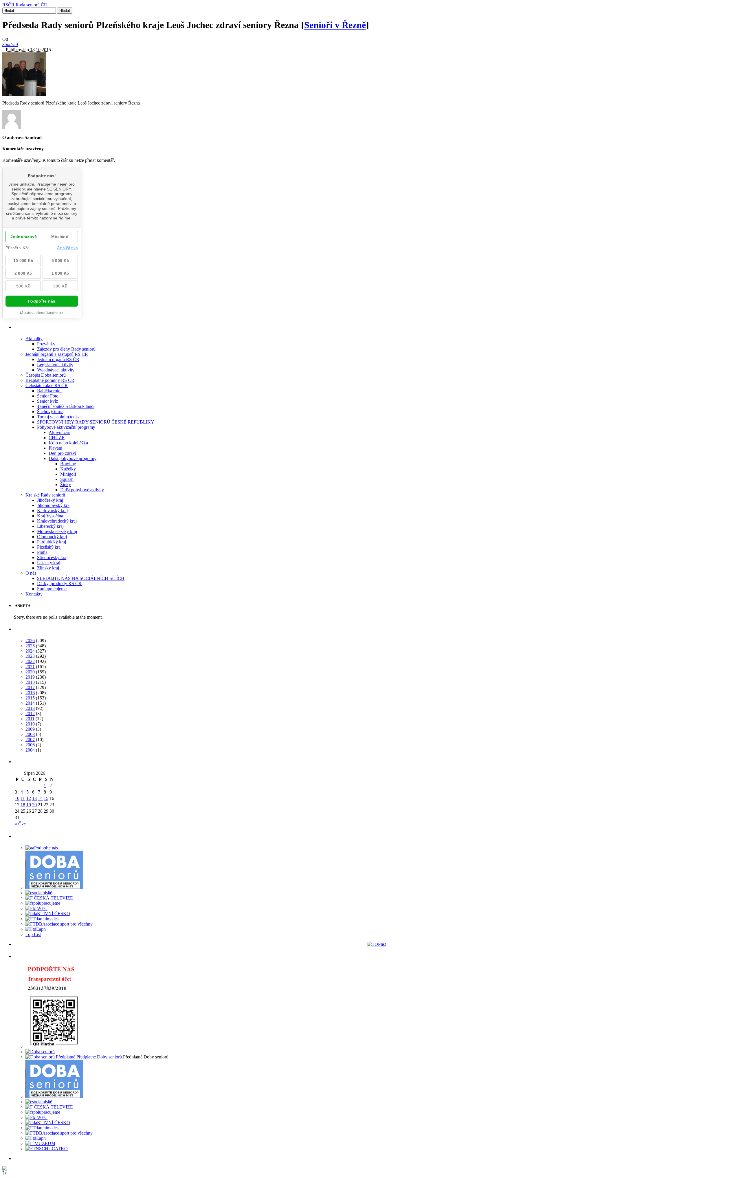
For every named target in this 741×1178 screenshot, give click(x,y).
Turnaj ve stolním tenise (58, 416)
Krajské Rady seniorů (45, 494)
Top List (33, 934)
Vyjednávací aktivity (55, 369)
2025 (30, 645)
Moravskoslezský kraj (57, 531)
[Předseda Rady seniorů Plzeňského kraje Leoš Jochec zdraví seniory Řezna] (24, 94)
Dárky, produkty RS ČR (59, 583)
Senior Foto (47, 395)
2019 (30, 677)
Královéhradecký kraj (57, 521)
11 (23, 798)
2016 (30, 692)
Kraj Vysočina (50, 515)
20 (34, 804)
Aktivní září (59, 432)
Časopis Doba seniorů (45, 375)
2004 (30, 750)
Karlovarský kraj (52, 510)
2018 (30, 682)
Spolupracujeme (52, 588)
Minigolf (68, 474)
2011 (29, 718)
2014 (30, 703)
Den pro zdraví (62, 453)
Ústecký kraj (48, 562)
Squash (67, 479)
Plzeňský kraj (49, 547)
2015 (30, 697)
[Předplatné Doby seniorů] (73, 1056)
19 (28, 804)
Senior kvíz (47, 401)
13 (34, 798)
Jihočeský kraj (50, 500)
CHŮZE (57, 437)
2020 (30, 671)
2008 (30, 734)
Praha (42, 552)
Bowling (68, 463)
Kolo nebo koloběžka (68, 442)
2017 (30, 687)
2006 (30, 744)
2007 (30, 739)
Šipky (65, 484)
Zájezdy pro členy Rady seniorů (66, 349)
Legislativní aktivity (55, 364)
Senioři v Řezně (335, 25)
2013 (30, 708)
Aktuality (34, 338)
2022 (30, 661)
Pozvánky (46, 343)
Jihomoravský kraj (54, 505)
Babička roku (49, 390)
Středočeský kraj (52, 557)
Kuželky (68, 468)
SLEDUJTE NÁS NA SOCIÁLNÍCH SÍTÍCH (80, 578)
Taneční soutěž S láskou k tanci (65, 406)
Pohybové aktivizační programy (66, 427)
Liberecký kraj (50, 526)
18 (23, 804)
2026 (30, 640)
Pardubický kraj (51, 541)
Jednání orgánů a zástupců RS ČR (56, 354)
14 (40, 798)
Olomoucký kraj (52, 536)
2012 (30, 713)
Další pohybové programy (72, 458)
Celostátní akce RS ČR (46, 385)
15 (46, 798)
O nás (30, 573)
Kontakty (34, 593)
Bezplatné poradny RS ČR (49, 380)
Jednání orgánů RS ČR (58, 359)
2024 (30, 650)
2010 (30, 723)
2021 (30, 666)
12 (28, 798)
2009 (30, 729)
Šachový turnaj (51, 411)
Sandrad (10, 44)
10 (17, 798)
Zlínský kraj (48, 567)
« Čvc (20, 823)
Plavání (55, 448)
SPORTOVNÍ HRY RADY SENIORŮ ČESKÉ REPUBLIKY (95, 421)
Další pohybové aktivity (82, 489)
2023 (30, 656)
